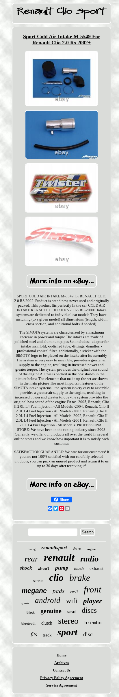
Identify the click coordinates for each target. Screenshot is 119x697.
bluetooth (28, 623)
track (47, 635)
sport (67, 632)
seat (71, 611)
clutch (46, 623)
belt (74, 591)
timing (32, 549)
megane (34, 590)
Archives (61, 663)
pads (58, 591)
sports (25, 603)
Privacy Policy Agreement (61, 678)
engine (91, 549)
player (92, 601)
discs (89, 610)
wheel (43, 569)
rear (31, 558)
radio (89, 558)
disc (88, 634)
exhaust (96, 568)
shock (26, 568)
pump (61, 568)
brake (79, 577)
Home (61, 655)
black (31, 612)
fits (34, 634)
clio (56, 577)
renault (59, 557)
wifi (71, 601)
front (92, 589)
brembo (93, 623)
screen (38, 581)
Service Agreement (61, 685)
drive (77, 548)
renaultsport (54, 547)
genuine (51, 610)
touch (79, 568)
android (47, 600)
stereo (68, 620)
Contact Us (61, 670)
